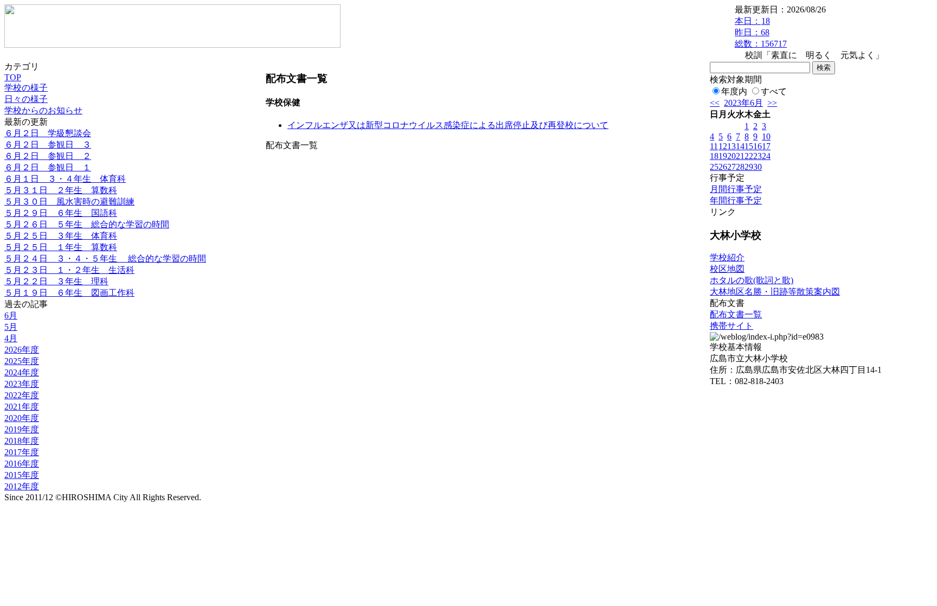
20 (731, 156)
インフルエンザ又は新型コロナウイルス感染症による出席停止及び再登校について (447, 125)
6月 (10, 315)
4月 (10, 338)
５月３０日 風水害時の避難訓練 (69, 201)
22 (749, 156)
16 (757, 146)
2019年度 (21, 429)
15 (749, 146)
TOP (12, 77)
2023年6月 (743, 102)
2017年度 (21, 452)
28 (740, 166)
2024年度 (21, 372)
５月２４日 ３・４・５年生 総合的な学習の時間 (105, 258)
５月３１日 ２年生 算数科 (60, 190)
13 (731, 146)
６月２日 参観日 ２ (47, 156)
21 (740, 156)
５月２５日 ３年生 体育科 (60, 235)
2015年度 (21, 475)
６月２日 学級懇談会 (47, 133)
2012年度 (21, 486)
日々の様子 (26, 99)
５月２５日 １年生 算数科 (60, 247)
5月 (10, 326)
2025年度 (21, 361)
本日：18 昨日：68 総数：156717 (761, 32)
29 (749, 166)
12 (722, 146)
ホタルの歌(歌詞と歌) (751, 280)
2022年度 (21, 395)
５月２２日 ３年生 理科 (56, 281)
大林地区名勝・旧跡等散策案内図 (775, 291)
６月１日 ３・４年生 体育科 (65, 178)
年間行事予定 (736, 200)
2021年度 (21, 406)
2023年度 (21, 383)
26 (722, 166)
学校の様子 (26, 87)
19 (722, 156)
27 (731, 166)
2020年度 (21, 418)
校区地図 (727, 268)
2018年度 (21, 440)
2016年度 (21, 463)
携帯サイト (731, 325)
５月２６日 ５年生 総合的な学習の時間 (86, 224)
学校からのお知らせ (43, 110)
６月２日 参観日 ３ (47, 144)
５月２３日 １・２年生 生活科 (69, 270)
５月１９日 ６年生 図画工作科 (69, 292)
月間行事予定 (736, 189)
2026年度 (21, 349)
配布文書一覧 (736, 314)
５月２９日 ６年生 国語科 (60, 213)
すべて (774, 91)
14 (740, 146)
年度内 (734, 91)
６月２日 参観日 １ (47, 167)
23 (757, 156)
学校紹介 (727, 257)
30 (757, 166)
